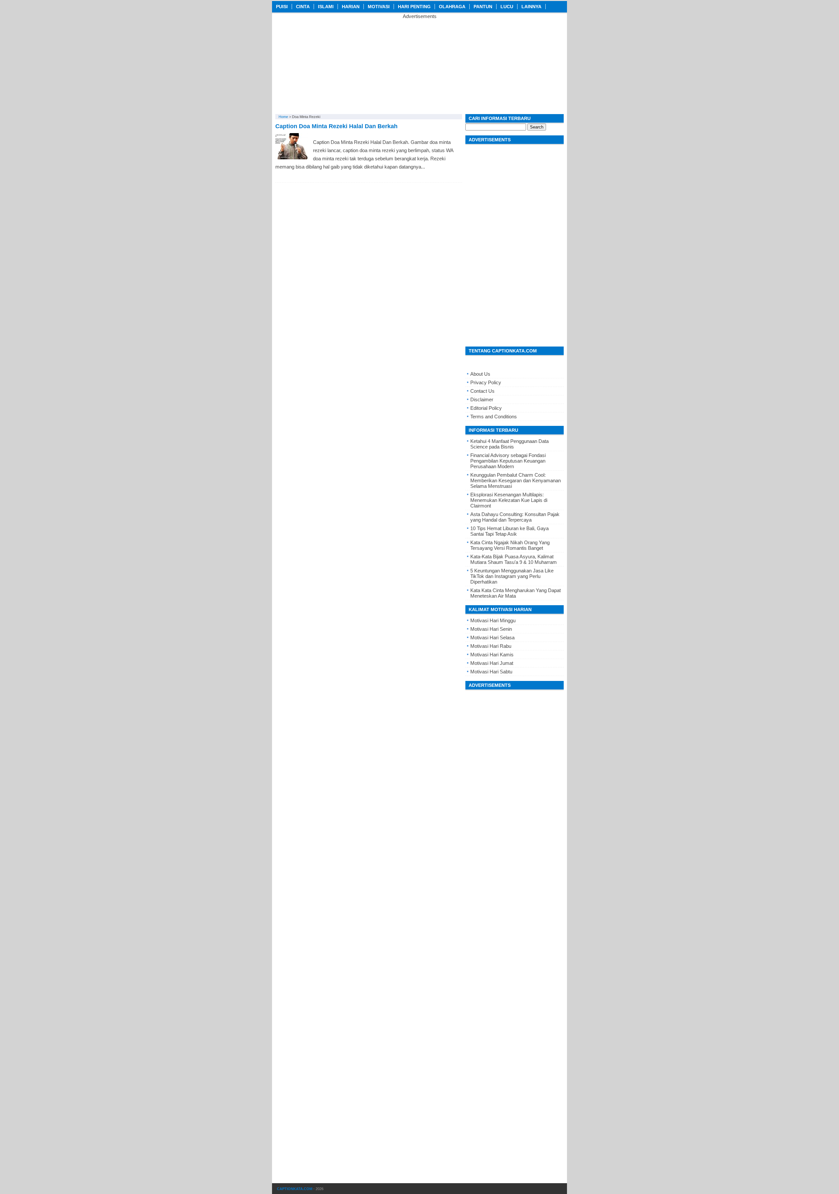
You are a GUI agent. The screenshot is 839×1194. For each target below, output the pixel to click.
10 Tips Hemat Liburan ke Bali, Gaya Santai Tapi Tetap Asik (509, 531)
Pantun (483, 6)
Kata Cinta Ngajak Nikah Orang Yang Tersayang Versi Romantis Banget (510, 545)
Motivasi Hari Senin (491, 629)
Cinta (303, 6)
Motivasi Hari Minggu (493, 620)
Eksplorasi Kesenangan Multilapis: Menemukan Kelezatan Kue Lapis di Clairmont (508, 500)
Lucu (506, 6)
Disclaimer (481, 399)
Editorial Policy (486, 408)
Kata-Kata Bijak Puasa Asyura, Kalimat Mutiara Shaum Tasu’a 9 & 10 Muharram (513, 559)
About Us (480, 374)
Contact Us (482, 391)
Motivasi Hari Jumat (491, 663)
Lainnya (531, 6)
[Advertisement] (419, 65)
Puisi (282, 6)
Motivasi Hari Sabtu (491, 671)
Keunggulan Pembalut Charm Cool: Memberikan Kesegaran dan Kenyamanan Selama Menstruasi (515, 480)
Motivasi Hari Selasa (492, 637)
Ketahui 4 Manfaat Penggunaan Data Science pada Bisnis (509, 443)
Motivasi (379, 6)
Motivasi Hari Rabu (490, 646)
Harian (351, 6)
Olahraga (452, 6)
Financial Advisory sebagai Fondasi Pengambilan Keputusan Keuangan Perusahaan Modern (508, 460)
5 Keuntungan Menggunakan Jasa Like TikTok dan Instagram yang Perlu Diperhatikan (512, 576)
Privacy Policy (485, 382)
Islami (326, 6)
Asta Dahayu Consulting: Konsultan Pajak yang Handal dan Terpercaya (514, 517)
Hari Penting (414, 6)
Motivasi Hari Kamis (492, 654)
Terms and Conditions (493, 416)
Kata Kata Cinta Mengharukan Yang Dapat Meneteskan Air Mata (515, 593)
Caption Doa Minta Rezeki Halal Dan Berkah (336, 126)
